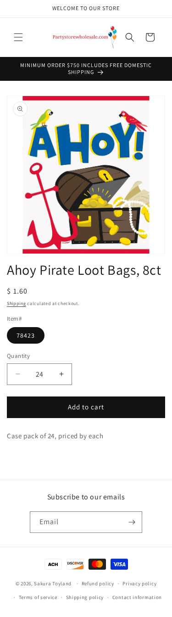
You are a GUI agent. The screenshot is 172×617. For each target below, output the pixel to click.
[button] (18, 37)
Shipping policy (85, 597)
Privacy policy (139, 583)
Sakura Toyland (53, 583)
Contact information (137, 597)
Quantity (18, 356)
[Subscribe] (132, 522)
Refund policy (98, 583)
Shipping (16, 303)
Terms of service (38, 597)
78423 (26, 335)
